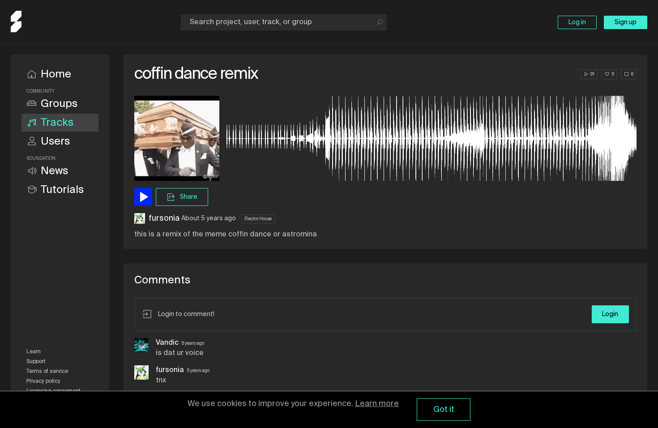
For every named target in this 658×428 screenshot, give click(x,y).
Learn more (377, 404)
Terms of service (47, 371)
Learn (33, 352)
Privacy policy (43, 381)
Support (36, 361)
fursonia (164, 218)
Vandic (167, 343)
